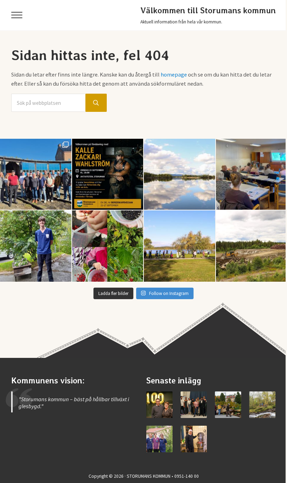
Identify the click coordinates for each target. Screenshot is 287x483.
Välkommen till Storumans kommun (208, 10)
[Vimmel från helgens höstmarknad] (228, 404)
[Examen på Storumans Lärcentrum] (194, 404)
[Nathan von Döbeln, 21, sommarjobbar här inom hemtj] (35, 246)
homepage (174, 74)
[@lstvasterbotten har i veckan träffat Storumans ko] (35, 174)
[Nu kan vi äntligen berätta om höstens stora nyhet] (108, 174)
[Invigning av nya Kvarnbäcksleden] (262, 404)
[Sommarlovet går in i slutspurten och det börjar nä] (179, 246)
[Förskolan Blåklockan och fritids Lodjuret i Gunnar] (108, 246)
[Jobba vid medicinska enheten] (159, 439)
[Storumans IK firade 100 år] (159, 404)
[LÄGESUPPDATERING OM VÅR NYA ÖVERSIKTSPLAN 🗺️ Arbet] (179, 174)
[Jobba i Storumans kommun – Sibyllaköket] (194, 439)
